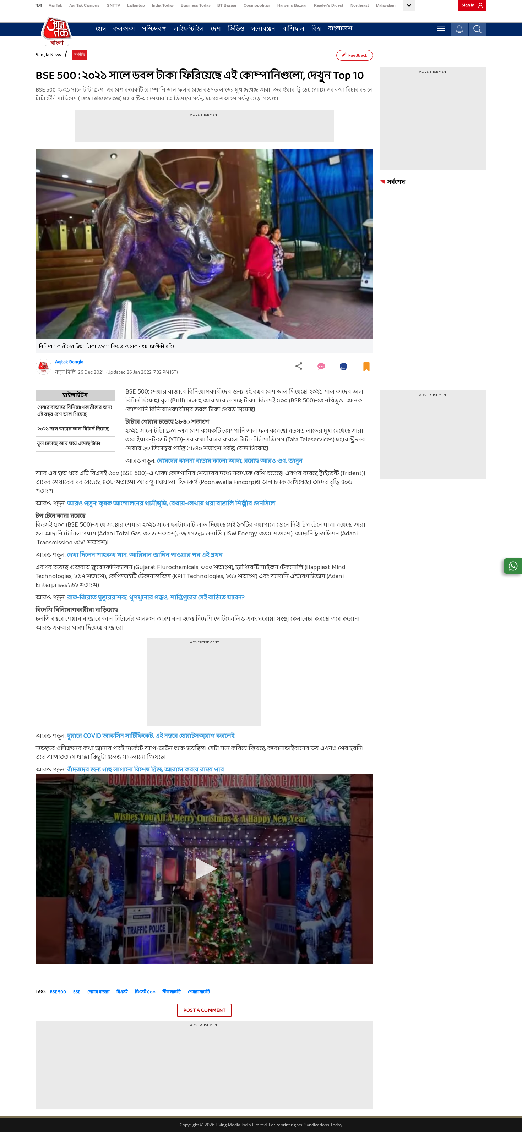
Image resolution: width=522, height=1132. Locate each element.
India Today (163, 5)
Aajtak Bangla (69, 362)
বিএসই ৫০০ (145, 992)
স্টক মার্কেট (172, 992)
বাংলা (39, 5)
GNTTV (113, 5)
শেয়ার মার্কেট (199, 992)
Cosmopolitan (257, 5)
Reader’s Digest (328, 5)
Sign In (468, 5)
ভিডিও (236, 28)
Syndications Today (323, 1125)
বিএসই (122, 992)
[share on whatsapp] (513, 566)
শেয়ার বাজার (98, 992)
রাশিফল (293, 28)
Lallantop (136, 5)
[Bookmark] (366, 369)
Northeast (359, 5)
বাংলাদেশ (340, 28)
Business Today (196, 5)
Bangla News (48, 55)
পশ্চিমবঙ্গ (154, 28)
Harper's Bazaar (292, 5)
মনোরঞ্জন (263, 28)
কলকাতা (124, 28)
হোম (101, 28)
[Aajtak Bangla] (43, 366)
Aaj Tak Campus (84, 5)
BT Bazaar (226, 5)
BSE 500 (58, 992)
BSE (76, 992)
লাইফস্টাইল (189, 28)
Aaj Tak (55, 5)
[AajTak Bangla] (57, 31)
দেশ (216, 28)
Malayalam (386, 5)
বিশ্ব (316, 28)
